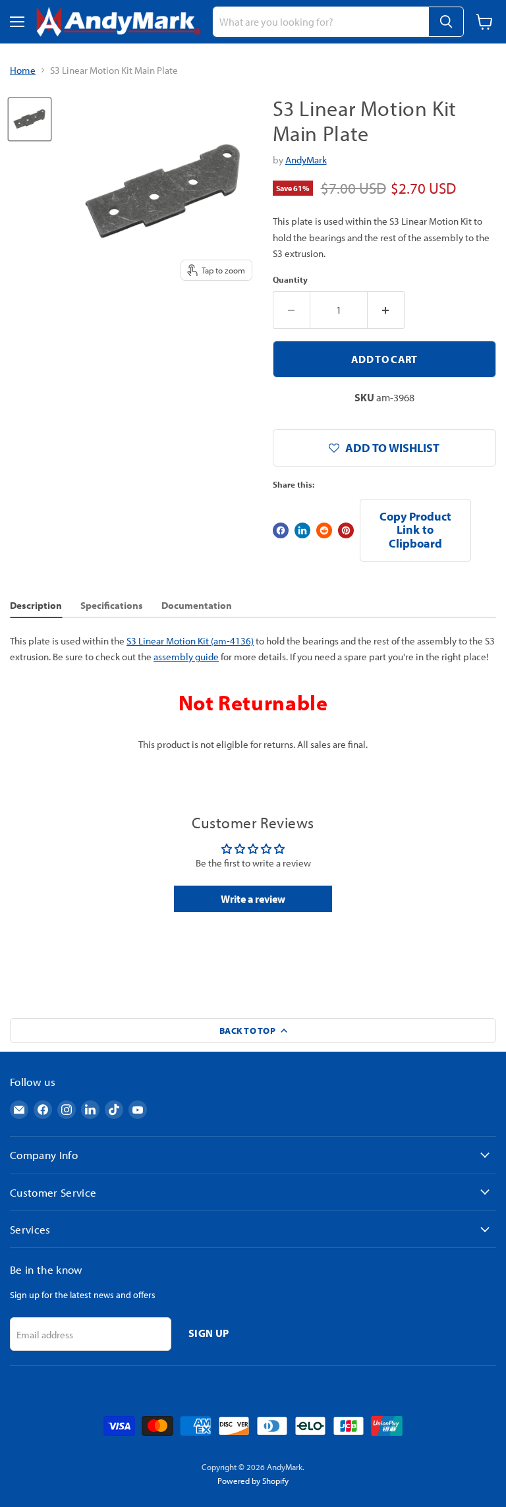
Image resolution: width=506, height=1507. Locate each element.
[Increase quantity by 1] (386, 309)
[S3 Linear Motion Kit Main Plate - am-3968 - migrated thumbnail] (30, 119)
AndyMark (306, 160)
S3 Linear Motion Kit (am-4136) (190, 641)
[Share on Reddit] (324, 530)
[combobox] (320, 22)
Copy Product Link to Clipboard (415, 530)
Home (23, 70)
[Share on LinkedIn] (302, 530)
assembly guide (186, 656)
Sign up (208, 1333)
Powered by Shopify (253, 1480)
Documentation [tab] (196, 605)
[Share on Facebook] (281, 530)
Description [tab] (36, 605)
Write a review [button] (253, 898)
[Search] (446, 22)
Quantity (290, 280)
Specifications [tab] (111, 605)
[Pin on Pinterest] (346, 530)
